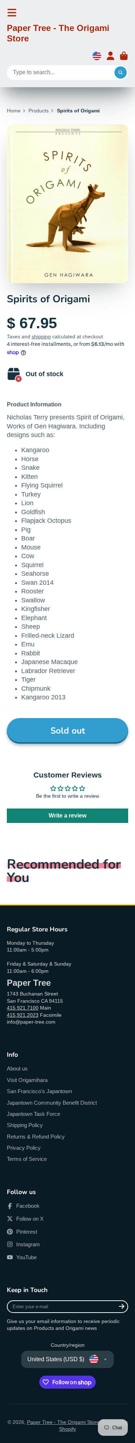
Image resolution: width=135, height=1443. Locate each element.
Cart (124, 56)
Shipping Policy (25, 1125)
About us (17, 1068)
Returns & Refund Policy (36, 1137)
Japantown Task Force (33, 1114)
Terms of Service (27, 1159)
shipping (41, 336)
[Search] (120, 73)
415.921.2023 (23, 1015)
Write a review (67, 815)
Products (38, 110)
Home (14, 110)
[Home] (68, 34)
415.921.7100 (23, 1008)
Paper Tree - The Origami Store (63, 1422)
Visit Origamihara (27, 1080)
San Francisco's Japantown (39, 1091)
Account (110, 56)
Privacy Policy (24, 1148)
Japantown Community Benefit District (52, 1103)
